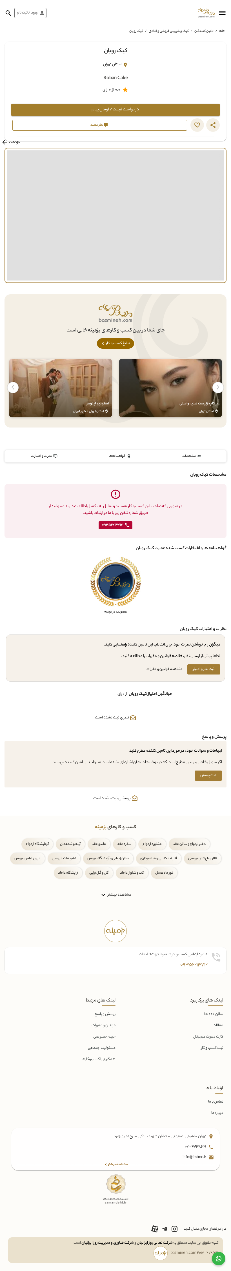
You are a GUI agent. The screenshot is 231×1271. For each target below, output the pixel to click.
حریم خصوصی (104, 1037)
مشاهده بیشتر (119, 895)
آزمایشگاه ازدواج (37, 844)
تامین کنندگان (204, 31)
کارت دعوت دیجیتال (208, 1037)
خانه (222, 31)
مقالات (218, 1025)
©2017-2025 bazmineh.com (194, 1253)
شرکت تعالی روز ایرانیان (155, 1243)
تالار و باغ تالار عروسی (202, 859)
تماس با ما (215, 1102)
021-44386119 (196, 1147)
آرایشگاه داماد (68, 873)
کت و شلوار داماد (132, 873)
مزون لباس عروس (27, 859)
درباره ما (217, 1113)
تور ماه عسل (164, 873)
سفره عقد (124, 844)
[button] (222, 13)
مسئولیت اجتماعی (101, 1048)
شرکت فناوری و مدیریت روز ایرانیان (107, 1243)
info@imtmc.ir (195, 1157)
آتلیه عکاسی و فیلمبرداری (158, 859)
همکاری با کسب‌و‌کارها (98, 1059)
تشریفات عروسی (64, 859)
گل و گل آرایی (99, 873)
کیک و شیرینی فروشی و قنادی (169, 31)
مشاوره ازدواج (152, 844)
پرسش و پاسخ (105, 1014)
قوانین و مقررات (103, 1025)
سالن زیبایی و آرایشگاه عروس (108, 859)
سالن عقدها (213, 1014)
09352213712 (194, 965)
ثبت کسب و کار (212, 1048)
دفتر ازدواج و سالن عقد (189, 844)
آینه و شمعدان (70, 844)
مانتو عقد (99, 844)
